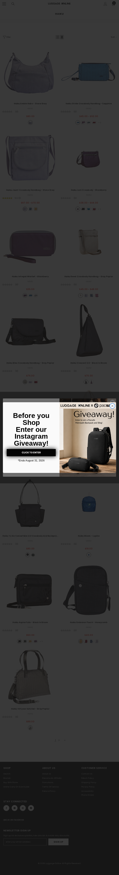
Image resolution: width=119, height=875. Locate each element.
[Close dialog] (112, 405)
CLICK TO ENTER (31, 452)
